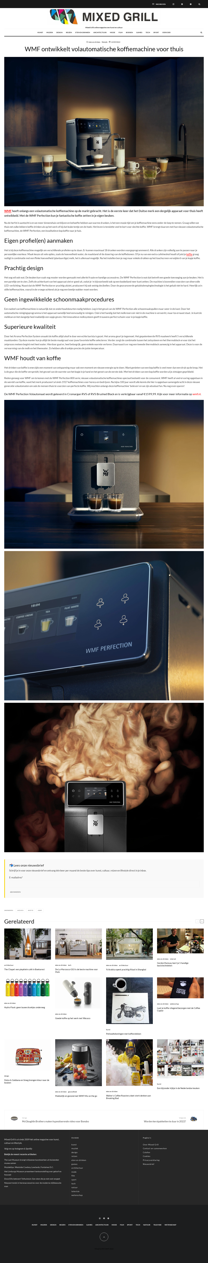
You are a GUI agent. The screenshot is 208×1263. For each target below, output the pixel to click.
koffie (189, 254)
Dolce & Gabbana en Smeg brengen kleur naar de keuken (26, 1081)
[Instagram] (173, 4)
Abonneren (15, 892)
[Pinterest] (182, 4)
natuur (74, 1187)
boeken (129, 32)
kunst (40, 32)
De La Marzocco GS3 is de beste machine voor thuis (76, 970)
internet (173, 959)
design (59, 32)
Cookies (146, 1156)
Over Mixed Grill (151, 1144)
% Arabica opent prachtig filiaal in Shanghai (126, 969)
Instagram (19, 1148)
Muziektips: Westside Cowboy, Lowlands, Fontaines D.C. (28, 1167)
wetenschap (174, 1004)
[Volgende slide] (202, 921)
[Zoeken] (199, 4)
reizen (69, 32)
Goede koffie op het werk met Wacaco (72, 1018)
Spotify (29, 1148)
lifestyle (104, 42)
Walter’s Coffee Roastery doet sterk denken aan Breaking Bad (128, 1096)
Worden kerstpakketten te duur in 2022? (165, 1120)
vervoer (166, 32)
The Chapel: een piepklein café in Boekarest (24, 969)
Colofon (146, 1152)
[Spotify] (190, 4)
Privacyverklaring (151, 1160)
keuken (20, 910)
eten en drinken (82, 32)
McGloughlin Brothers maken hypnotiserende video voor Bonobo (55, 1120)
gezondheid (72, 1092)
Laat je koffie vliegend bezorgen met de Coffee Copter (178, 1009)
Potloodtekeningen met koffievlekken (123, 1033)
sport (156, 32)
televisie (75, 1191)
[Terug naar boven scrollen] (104, 1237)
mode (112, 32)
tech (148, 32)
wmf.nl (197, 394)
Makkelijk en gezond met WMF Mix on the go (76, 1096)
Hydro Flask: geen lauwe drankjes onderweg (24, 1007)
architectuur (100, 32)
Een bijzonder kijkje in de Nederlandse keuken (178, 1088)
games (139, 32)
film (121, 32)
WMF (7, 211)
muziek (49, 32)
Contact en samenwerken (155, 1148)
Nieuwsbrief (148, 1164)
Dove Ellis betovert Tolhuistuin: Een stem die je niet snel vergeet (32, 1179)
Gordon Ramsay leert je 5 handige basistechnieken (172, 964)
